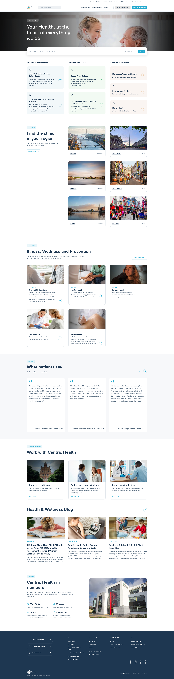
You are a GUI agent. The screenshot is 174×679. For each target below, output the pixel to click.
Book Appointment (123, 7)
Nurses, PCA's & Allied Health (74, 648)
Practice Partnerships (101, 1)
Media (145, 1)
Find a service (96, 7)
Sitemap (144, 673)
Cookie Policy (134, 648)
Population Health (123, 1)
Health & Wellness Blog (136, 1)
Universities (92, 644)
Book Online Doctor (139, 7)
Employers (92, 641)
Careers (92, 1)
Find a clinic (85, 7)
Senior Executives (73, 659)
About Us (107, 7)
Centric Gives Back (115, 648)
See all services (138, 258)
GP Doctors (71, 644)
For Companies (113, 1)
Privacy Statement (136, 641)
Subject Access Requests (138, 644)
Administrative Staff (73, 656)
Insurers (91, 648)
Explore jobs (71, 641)
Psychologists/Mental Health (76, 653)
